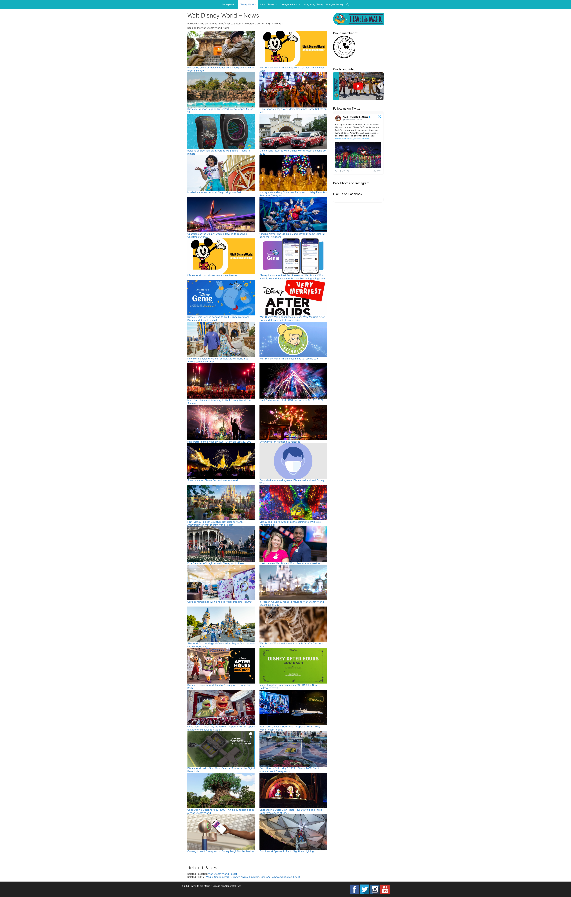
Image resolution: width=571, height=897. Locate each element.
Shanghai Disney (334, 4)
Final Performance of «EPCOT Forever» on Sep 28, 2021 (291, 400)
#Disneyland (340, 138)
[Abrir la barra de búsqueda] (347, 4)
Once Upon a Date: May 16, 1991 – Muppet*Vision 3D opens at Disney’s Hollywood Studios (221, 728)
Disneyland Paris (289, 4)
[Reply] (336, 170)
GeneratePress (233, 886)
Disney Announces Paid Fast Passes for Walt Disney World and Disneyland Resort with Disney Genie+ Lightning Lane (292, 277)
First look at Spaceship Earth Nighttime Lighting (286, 851)
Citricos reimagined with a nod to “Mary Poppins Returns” (219, 601)
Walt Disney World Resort (222, 873)
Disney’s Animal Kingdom (245, 876)
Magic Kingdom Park (217, 876)
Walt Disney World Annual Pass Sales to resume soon (289, 358)
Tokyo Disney (267, 4)
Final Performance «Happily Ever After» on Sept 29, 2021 (219, 441)
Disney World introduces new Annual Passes (212, 275)
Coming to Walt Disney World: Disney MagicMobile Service (220, 851)
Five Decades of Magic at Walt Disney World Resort (216, 563)
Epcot (296, 876)
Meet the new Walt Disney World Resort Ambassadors (289, 563)
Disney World (247, 4)
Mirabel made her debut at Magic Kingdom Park (214, 192)
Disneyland (228, 4)
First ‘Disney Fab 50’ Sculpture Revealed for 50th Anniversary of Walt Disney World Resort (215, 523)
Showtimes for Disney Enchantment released (212, 480)
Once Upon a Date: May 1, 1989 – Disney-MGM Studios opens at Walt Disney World (290, 770)
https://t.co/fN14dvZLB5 (358, 138)
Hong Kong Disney (313, 4)
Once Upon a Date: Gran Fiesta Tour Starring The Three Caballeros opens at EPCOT (290, 811)
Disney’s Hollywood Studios (276, 876)
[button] (336, 86)
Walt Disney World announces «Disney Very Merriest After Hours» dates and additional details (292, 318)
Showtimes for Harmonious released (279, 441)
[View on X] (379, 116)
